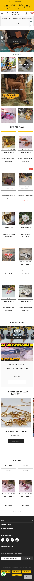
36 (2, 149)
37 (5, 149)
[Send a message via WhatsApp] (3, 574)
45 (30, 261)
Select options (8, 152)
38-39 (28, 225)
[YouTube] (17, 540)
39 (11, 149)
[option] (17, 41)
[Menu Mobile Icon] (2, 13)
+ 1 (31, 186)
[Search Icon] (7, 13)
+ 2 (14, 149)
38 (8, 149)
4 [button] (18, 54)
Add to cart (8, 189)
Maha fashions (16, 13)
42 (21, 261)
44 (27, 261)
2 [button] (15, 54)
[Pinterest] (12, 540)
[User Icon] (26, 13)
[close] (32, 2)
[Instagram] (7, 540)
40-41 (8, 298)
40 (28, 186)
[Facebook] (2, 540)
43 (24, 261)
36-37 (23, 225)
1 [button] (13, 54)
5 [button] (20, 54)
